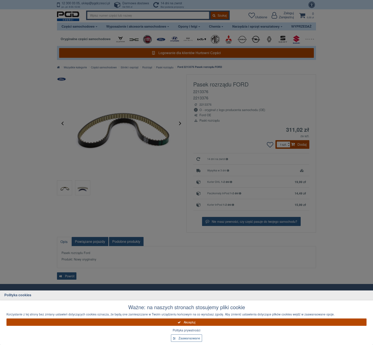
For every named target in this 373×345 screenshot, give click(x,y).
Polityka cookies (17, 294)
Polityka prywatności (186, 330)
